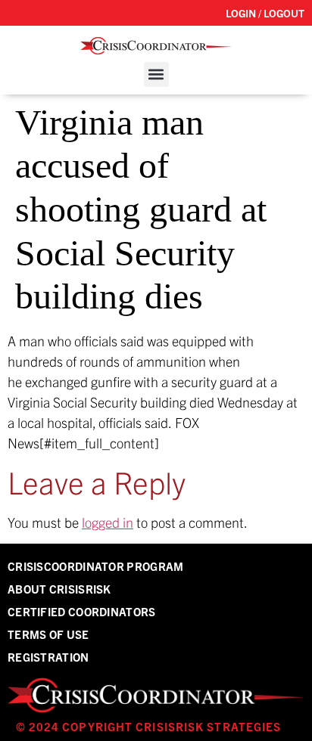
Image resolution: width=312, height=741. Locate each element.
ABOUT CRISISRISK (59, 588)
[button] (156, 74)
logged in (107, 522)
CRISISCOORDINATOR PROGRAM (96, 566)
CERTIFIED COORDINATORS (82, 611)
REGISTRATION (48, 657)
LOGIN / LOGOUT (265, 13)
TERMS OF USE (48, 634)
